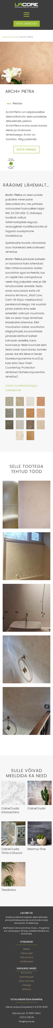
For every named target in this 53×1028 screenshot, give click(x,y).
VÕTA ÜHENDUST (26, 23)
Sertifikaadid (26, 961)
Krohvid (14, 36)
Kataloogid (26, 953)
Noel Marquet (27, 976)
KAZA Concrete (26, 981)
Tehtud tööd (26, 957)
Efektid (26, 949)
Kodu (5, 36)
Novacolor (26, 972)
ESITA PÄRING (26, 150)
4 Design (26, 985)
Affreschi (26, 989)
